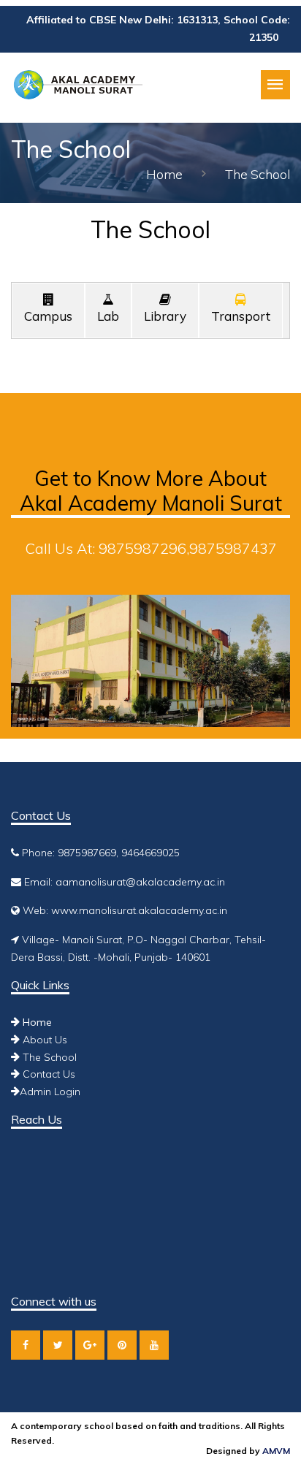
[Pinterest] (122, 1345)
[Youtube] (154, 1345)
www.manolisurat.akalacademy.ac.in (139, 910)
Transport (240, 316)
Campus (48, 316)
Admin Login (50, 1091)
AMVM (276, 1450)
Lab (108, 316)
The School (48, 1057)
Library (165, 316)
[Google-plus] (89, 1345)
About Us (43, 1039)
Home (164, 174)
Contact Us (47, 1074)
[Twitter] (57, 1345)
